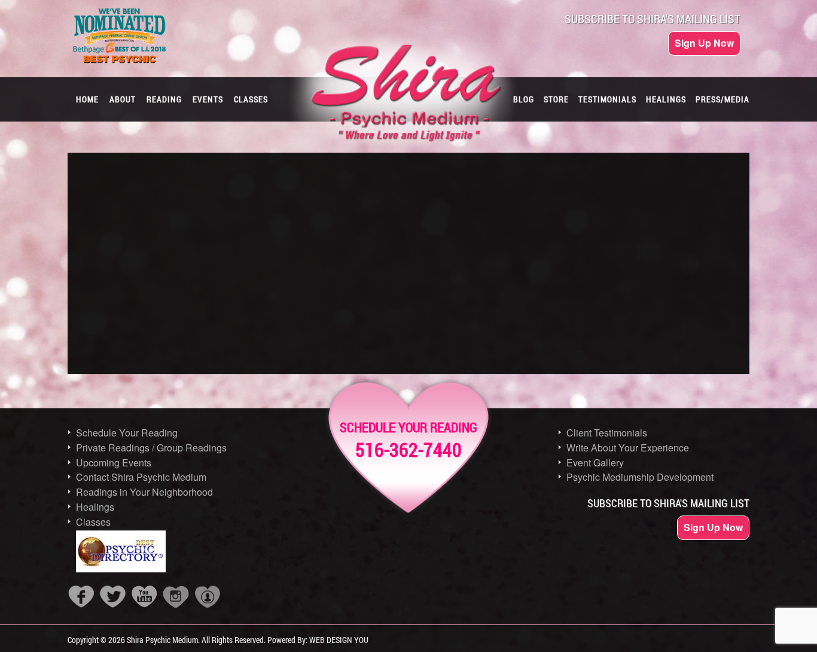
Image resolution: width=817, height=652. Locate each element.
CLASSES (251, 99)
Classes (93, 522)
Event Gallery (595, 462)
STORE (556, 99)
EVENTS (208, 99)
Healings (95, 507)
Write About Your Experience (627, 447)
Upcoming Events (113, 462)
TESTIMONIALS (607, 99)
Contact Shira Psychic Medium (141, 477)
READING (164, 99)
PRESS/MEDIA (722, 99)
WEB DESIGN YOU (338, 639)
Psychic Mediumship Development (640, 477)
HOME (87, 99)
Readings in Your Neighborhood (144, 492)
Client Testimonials (606, 432)
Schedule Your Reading (127, 432)
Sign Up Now (704, 43)
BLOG (523, 99)
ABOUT (122, 99)
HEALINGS (666, 99)
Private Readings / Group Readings (151, 447)
